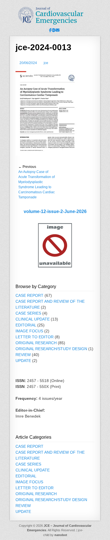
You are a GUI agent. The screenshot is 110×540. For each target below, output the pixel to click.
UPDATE (23, 360)
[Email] (58, 30)
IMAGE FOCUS (29, 331)
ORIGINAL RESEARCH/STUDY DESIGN (51, 348)
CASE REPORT (29, 295)
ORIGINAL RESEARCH (36, 343)
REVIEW (23, 354)
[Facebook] (50, 30)
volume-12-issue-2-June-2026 (55, 211)
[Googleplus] (54, 30)
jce (46, 63)
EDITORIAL (26, 325)
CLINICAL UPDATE (33, 319)
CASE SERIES (28, 313)
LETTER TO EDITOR (35, 337)
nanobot (60, 535)
